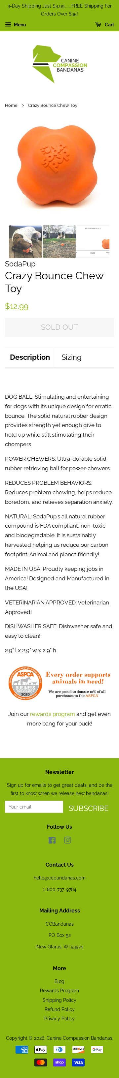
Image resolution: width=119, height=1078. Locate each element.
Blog (59, 981)
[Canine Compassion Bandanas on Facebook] (52, 841)
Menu (19, 24)
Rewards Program (59, 990)
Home (11, 105)
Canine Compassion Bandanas (79, 1038)
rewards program (52, 714)
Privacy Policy (59, 1018)
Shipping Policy (59, 1000)
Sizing (71, 357)
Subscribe (88, 808)
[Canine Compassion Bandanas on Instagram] (67, 841)
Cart (109, 24)
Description (30, 357)
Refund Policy (60, 1009)
